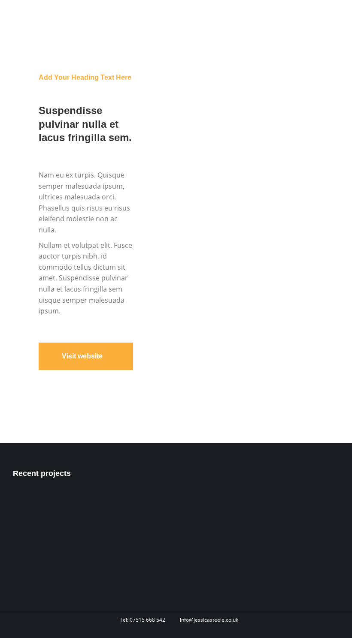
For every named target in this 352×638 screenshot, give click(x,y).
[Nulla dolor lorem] (62, 538)
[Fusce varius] (62, 505)
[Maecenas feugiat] (29, 538)
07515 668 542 (147, 619)
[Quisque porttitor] (29, 571)
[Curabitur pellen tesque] (62, 571)
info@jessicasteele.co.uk (209, 619)
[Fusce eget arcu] (29, 505)
